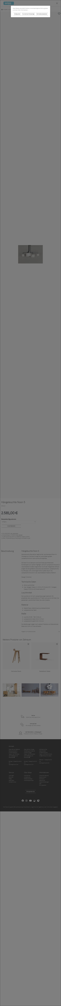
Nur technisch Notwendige (28, 14)
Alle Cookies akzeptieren (41, 14)
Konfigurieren (17, 14)
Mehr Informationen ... (23, 10)
